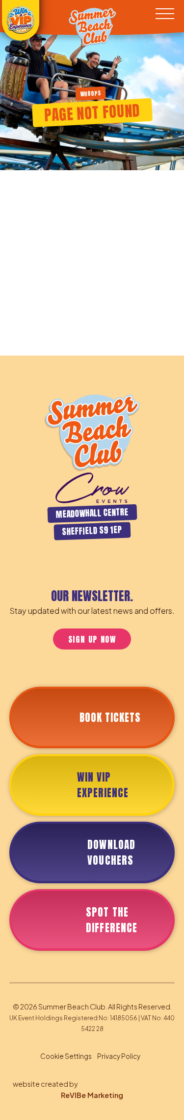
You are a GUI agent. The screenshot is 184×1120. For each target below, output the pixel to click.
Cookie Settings (66, 1056)
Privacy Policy (118, 1056)
